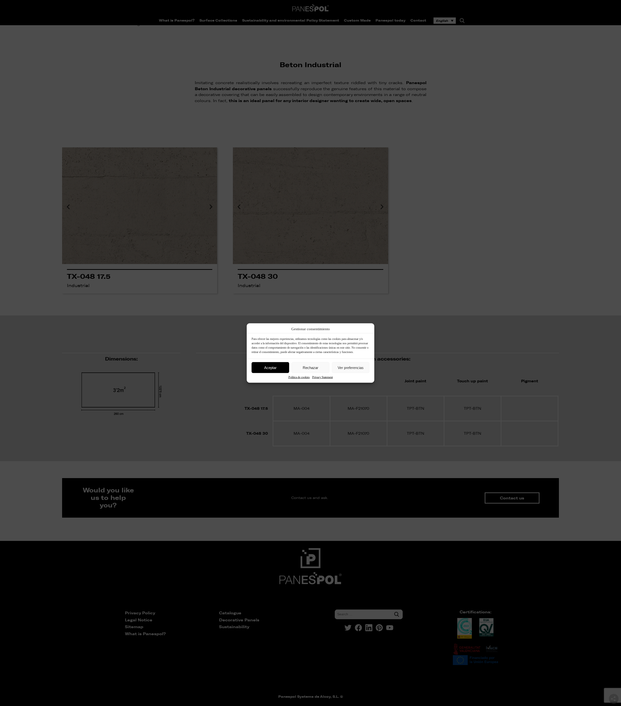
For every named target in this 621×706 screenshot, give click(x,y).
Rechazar (310, 367)
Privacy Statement (322, 377)
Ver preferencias (351, 367)
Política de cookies (299, 377)
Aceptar (270, 367)
